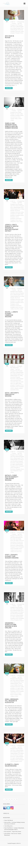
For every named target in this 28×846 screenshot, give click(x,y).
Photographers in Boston (14, 216)
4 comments (14, 747)
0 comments (14, 23)
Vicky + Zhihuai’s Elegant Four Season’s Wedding (11, 556)
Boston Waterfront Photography (18, 205)
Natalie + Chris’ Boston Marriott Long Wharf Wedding (11, 478)
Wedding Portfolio (15, 367)
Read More (9, 88)
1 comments (14, 202)
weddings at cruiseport (14, 696)
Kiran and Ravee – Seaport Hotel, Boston (12, 831)
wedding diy (16, 388)
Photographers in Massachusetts (15, 218)
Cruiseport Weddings (14, 685)
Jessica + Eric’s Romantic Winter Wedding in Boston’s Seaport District (11, 228)
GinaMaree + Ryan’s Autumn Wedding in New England (11, 625)
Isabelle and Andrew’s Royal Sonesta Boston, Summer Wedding (11, 125)
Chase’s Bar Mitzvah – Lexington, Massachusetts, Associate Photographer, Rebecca (14, 828)
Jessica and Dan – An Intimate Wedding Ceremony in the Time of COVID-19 (14, 823)
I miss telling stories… (8, 825)
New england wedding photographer (16, 464)
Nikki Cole (13, 21)
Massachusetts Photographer (15, 377)
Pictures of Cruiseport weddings (15, 694)
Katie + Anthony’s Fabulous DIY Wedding (12, 394)
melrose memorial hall (14, 380)
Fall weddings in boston (18, 540)
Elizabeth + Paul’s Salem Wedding (12, 765)
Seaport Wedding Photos (14, 470)
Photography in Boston (19, 32)
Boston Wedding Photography (15, 28)
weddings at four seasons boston (16, 551)
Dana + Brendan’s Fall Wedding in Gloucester (11, 700)
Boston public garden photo (17, 537)
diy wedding (20, 375)
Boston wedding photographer (18, 26)
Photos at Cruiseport (17, 692)
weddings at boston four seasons (16, 550)
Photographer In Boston (19, 215)
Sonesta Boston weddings (18, 308)
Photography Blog (21, 21)
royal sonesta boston (13, 117)
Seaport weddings (19, 221)
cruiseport (20, 683)
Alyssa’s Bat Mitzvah (8, 820)
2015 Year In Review (9, 36)
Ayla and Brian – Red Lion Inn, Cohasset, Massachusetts (12, 834)
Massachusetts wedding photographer (16, 378)
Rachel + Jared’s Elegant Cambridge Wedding (11, 314)
